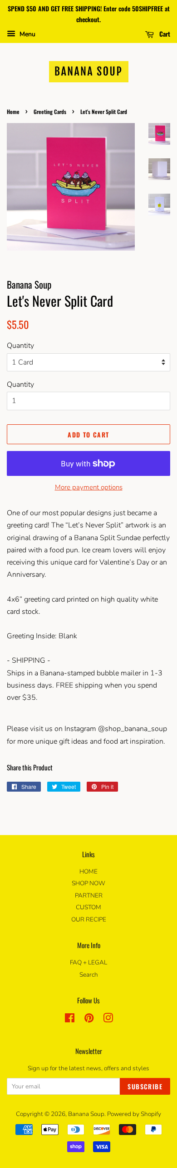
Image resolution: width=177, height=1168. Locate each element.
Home (13, 111)
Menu (26, 34)
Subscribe (145, 1086)
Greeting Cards (50, 111)
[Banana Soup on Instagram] (108, 1020)
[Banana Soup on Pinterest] (89, 1020)
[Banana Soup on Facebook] (69, 1020)
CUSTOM (88, 907)
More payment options (89, 487)
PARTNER (89, 895)
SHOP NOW (88, 883)
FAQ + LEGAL (88, 962)
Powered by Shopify (134, 1114)
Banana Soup (86, 1114)
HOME (88, 871)
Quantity (20, 346)
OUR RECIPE (88, 919)
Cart (163, 33)
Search (88, 974)
